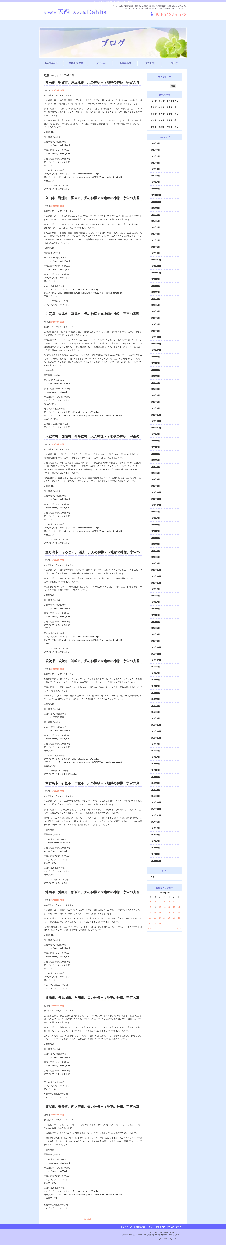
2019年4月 (155, 699)
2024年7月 (155, 292)
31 (160, 923)
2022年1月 (155, 486)
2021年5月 (155, 537)
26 (169, 918)
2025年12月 (156, 195)
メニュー (100, 63)
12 (169, 907)
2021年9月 (155, 512)
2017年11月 (156, 809)
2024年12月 (156, 260)
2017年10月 (156, 815)
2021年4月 (155, 544)
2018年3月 (155, 783)
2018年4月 (155, 776)
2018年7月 (155, 757)
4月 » (179, 928)
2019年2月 (155, 712)
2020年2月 (155, 634)
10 (160, 907)
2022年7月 (155, 447)
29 (150, 923)
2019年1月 (155, 718)
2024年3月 (155, 318)
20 (174, 912)
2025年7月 (155, 214)
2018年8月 (155, 751)
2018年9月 (155, 744)
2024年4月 (155, 311)
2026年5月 (155, 163)
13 (174, 907)
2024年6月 (155, 298)
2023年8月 (155, 363)
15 (150, 912)
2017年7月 (155, 835)
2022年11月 (156, 421)
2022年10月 (156, 428)
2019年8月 (155, 673)
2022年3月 (155, 473)
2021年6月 (155, 531)
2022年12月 (156, 415)
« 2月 (150, 928)
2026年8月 (155, 143)
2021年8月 (155, 518)
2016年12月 (156, 860)
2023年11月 (156, 344)
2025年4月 (155, 234)
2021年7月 (155, 525)
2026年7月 (155, 150)
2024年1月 (155, 331)
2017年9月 (155, 822)
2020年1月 (155, 641)
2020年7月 (155, 602)
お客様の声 (125, 63)
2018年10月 (156, 738)
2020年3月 (155, 628)
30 (155, 923)
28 (179, 918)
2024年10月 (156, 273)
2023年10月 (156, 350)
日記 (153, 877)
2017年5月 (155, 848)
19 (169, 912)
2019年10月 (156, 660)
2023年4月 (155, 389)
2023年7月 (155, 369)
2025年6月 (155, 221)
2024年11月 (156, 266)
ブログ (174, 63)
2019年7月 (155, 680)
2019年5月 (155, 692)
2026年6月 (155, 156)
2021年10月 (156, 505)
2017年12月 (156, 802)
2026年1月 (155, 189)
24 (160, 918)
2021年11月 (156, 499)
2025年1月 (155, 253)
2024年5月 (155, 305)
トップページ (51, 63)
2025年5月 (155, 227)
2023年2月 (155, 402)
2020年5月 (155, 615)
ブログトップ (164, 77)
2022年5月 (155, 460)
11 (165, 907)
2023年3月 (155, 395)
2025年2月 (155, 247)
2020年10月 (156, 583)
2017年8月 (155, 828)
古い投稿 (86, 1219)
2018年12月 (156, 725)
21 (179, 912)
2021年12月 (156, 492)
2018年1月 (155, 796)
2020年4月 (155, 621)
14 (179, 907)
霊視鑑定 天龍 (76, 63)
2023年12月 (156, 337)
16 (155, 912)
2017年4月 (155, 854)
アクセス (150, 63)
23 (155, 918)
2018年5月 (155, 770)
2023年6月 (155, 376)
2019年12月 (156, 647)
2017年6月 (155, 841)
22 (150, 918)
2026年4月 (155, 169)
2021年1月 (155, 563)
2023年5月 (155, 382)
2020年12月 (156, 570)
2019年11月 (156, 654)
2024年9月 (155, 279)
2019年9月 (155, 667)
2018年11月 (156, 731)
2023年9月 (155, 357)
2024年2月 (155, 324)
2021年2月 (155, 557)
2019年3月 (155, 705)
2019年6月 (155, 686)
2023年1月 (155, 408)
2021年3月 (155, 550)
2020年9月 (155, 589)
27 (174, 918)
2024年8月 (155, 285)
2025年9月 (155, 208)
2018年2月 (155, 789)
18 (164, 912)
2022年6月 (155, 453)
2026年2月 (155, 182)
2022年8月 (155, 441)
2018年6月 (155, 764)
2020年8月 (155, 596)
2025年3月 (155, 240)
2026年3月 (155, 176)
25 (164, 918)
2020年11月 (156, 576)
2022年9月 (155, 434)
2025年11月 (156, 201)
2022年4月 (155, 466)
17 (160, 912)
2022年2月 (155, 479)
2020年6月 (155, 609)
